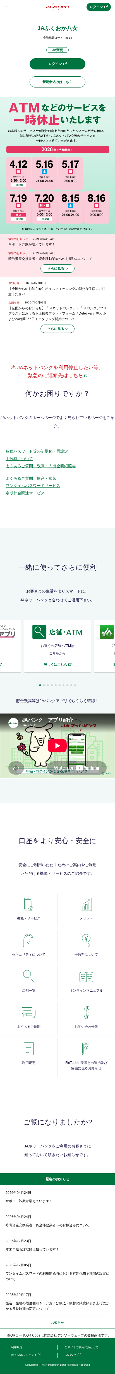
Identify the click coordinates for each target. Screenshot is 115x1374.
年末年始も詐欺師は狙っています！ (32, 1249)
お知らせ (57, 1323)
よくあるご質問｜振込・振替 (31, 478)
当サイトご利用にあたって (81, 1347)
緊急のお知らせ (57, 1179)
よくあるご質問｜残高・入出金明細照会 (41, 466)
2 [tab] (52, 229)
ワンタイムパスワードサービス (33, 485)
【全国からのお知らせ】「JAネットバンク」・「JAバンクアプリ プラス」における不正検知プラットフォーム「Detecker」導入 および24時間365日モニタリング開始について (57, 313)
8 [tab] (67, 685)
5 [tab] (63, 229)
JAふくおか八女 (57, 28)
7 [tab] (63, 685)
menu (6, 7)
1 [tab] (48, 229)
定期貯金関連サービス (25, 493)
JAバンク (70, 1355)
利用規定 (16, 1347)
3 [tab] (56, 229)
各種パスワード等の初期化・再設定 (37, 451)
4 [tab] (60, 229)
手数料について (19, 458)
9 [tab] (71, 685)
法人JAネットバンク (24, 1355)
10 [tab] (75, 685)
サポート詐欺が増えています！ (31, 244)
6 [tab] (67, 229)
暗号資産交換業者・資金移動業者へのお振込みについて (50, 259)
